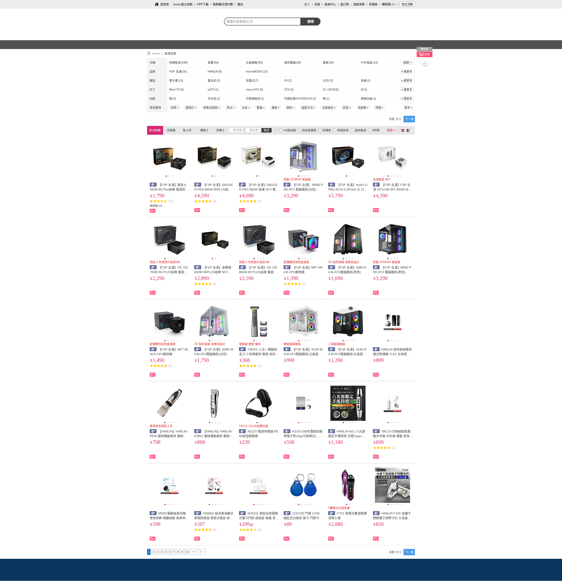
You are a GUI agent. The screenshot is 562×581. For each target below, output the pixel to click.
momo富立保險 (183, 4)
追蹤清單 (359, 4)
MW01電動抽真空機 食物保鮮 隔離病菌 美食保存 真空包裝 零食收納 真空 (169, 518)
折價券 (373, 4)
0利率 (376, 130)
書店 (240, 4)
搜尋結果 (170, 53)
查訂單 (344, 4)
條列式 (409, 130)
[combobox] (262, 21)
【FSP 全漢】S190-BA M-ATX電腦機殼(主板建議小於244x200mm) (347, 354)
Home (156, 53)
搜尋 (310, 21)
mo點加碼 (289, 130)
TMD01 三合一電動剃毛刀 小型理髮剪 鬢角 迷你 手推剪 (258, 354)
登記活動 (407, 4)
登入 (307, 4)
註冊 (317, 4)
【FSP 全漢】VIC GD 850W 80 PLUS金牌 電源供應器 (258, 272)
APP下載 (203, 4)
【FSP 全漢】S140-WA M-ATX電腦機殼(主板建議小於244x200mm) (303, 354)
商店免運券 (309, 130)
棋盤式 (403, 130)
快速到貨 (343, 130)
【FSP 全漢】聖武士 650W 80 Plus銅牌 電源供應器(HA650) (169, 189)
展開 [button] (406, 62)
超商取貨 (360, 130)
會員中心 (330, 4)
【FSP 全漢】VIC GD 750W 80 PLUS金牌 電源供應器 (169, 272)
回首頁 (164, 4)
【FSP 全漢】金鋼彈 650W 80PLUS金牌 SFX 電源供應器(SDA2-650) (213, 272)
